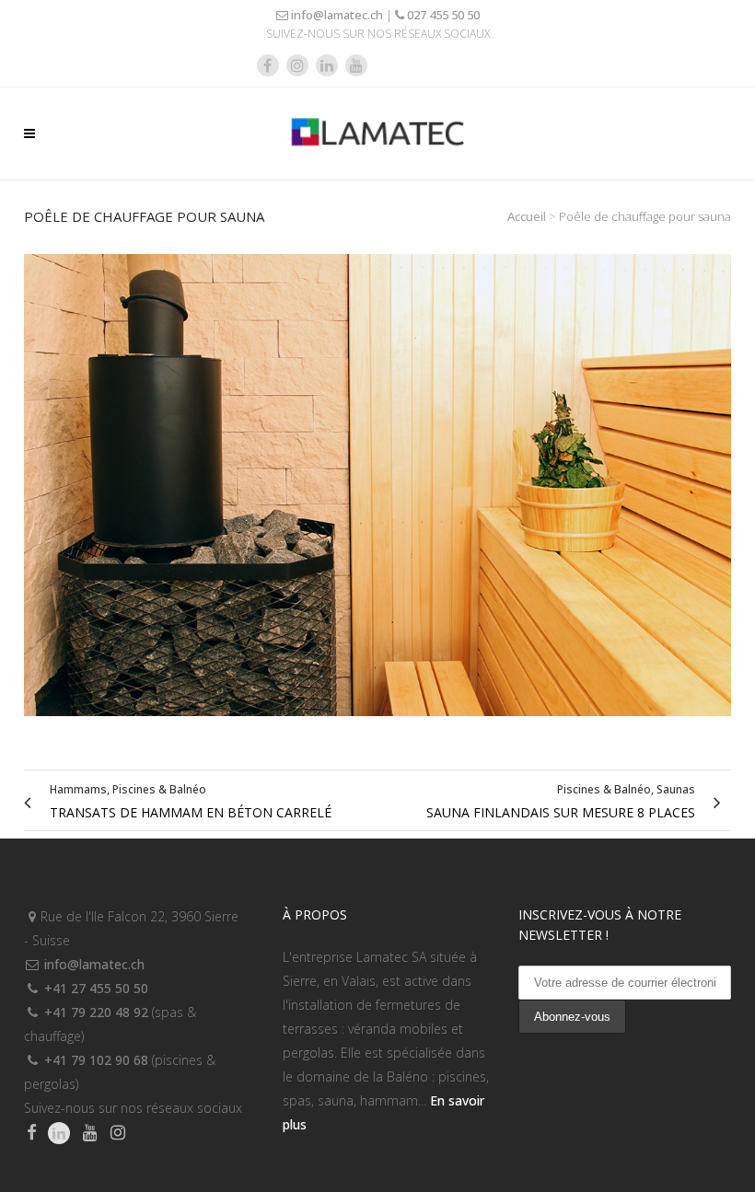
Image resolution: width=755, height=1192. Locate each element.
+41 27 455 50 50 (94, 988)
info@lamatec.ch (335, 14)
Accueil (526, 216)
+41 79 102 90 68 (94, 1060)
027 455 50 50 (442, 14)
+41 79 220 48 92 (94, 1012)
